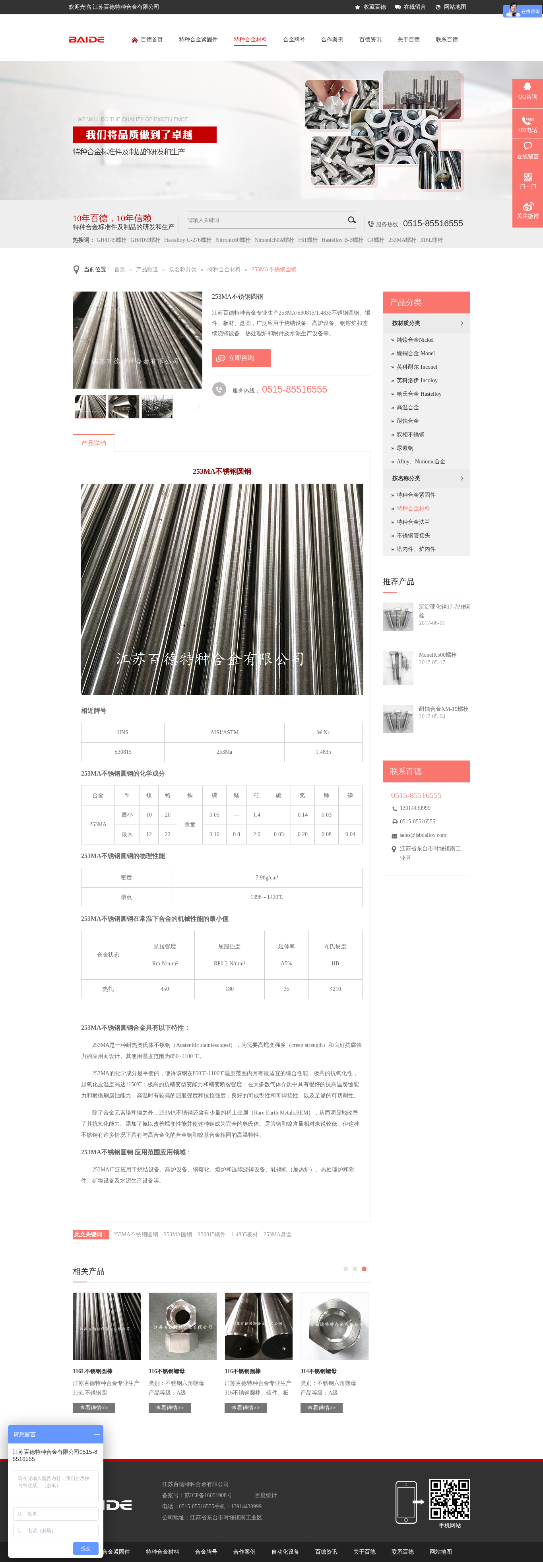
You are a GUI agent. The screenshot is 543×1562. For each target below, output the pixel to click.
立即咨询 (241, 357)
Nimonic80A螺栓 (274, 240)
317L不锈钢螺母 (320, 1371)
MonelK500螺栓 (438, 655)
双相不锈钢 (411, 435)
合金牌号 (294, 40)
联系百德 (447, 40)
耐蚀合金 (408, 421)
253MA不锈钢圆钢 (274, 269)
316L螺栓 (431, 240)
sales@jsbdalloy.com (423, 835)
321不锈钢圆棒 (91, 1371)
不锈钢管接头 (413, 536)
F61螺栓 (308, 240)
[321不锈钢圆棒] (107, 1326)
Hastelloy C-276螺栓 (188, 240)
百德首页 (152, 40)
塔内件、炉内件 (416, 549)
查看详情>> (94, 1408)
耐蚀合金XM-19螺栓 (444, 709)
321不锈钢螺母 (167, 1371)
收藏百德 (375, 7)
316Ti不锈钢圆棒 (245, 1371)
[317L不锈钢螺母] (335, 1326)
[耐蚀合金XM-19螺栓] (398, 719)
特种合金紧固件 (198, 40)
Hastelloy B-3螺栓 (343, 240)
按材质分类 (406, 323)
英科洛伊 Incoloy (417, 380)
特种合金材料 (250, 40)
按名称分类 (183, 269)
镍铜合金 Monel (416, 353)
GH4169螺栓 (145, 240)
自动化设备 (285, 1552)
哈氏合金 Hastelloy (419, 394)
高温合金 (408, 407)
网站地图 (455, 7)
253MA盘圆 (278, 1234)
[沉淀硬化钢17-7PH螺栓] (398, 617)
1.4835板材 (244, 1234)
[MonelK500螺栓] (398, 668)
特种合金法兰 (413, 522)
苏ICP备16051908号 (208, 1495)
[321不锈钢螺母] (183, 1326)
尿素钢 (405, 448)
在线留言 (415, 7)
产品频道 (147, 269)
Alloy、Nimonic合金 (421, 462)
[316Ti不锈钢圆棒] (259, 1326)
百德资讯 (370, 40)
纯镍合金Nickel (415, 340)
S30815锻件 (212, 1234)
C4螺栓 (376, 240)
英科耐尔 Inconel (417, 367)
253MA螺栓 (402, 240)
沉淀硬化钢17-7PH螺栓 (444, 611)
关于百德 (409, 40)
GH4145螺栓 (112, 240)
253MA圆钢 (178, 1234)
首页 (119, 269)
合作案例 (332, 40)
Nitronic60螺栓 (233, 240)
